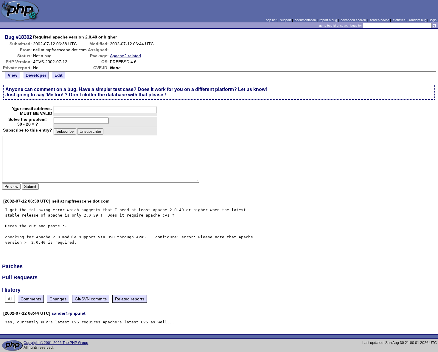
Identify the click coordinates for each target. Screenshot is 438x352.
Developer (36, 75)
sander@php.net (69, 313)
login (433, 20)
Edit (59, 75)
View (12, 75)
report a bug (328, 20)
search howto (379, 20)
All (10, 299)
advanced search (353, 20)
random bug (417, 20)
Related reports (129, 299)
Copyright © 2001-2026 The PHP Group (56, 343)
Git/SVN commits (91, 299)
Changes (57, 299)
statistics (399, 20)
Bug (9, 37)
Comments (31, 299)
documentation (305, 20)
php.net (271, 20)
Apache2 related (125, 55)
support (285, 20)
